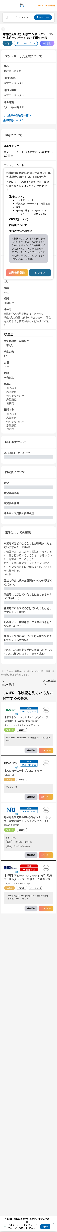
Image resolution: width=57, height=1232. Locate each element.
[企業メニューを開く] (11, 710)
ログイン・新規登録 (46, 5)
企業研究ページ (12, 120)
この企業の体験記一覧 (15, 115)
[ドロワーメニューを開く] (4, 5)
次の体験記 (49, 680)
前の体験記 (7, 684)
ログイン (40, 272)
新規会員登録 (17, 272)
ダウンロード (44, 17)
